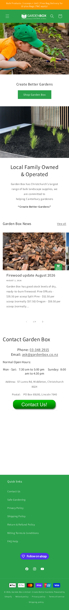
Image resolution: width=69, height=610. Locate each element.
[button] (7, 16)
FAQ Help (12, 541)
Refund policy (22, 596)
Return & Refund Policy (21, 524)
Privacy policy (38, 596)
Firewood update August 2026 (30, 275)
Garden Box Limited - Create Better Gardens (32, 592)
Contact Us (13, 491)
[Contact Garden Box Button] (35, 408)
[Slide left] (26, 322)
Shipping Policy (16, 516)
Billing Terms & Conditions (23, 533)
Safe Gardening (16, 499)
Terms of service (56, 596)
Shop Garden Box (34, 94)
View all (61, 223)
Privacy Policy (15, 508)
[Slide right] (43, 322)
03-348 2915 (39, 349)
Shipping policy (36, 602)
